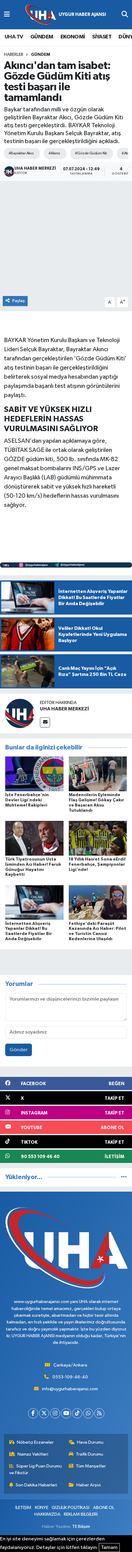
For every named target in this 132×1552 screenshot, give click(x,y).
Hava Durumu (90, 1442)
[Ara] (125, 15)
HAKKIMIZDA (47, 1514)
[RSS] (99, 1413)
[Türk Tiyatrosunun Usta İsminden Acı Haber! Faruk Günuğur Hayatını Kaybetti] (34, 838)
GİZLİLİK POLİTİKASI (70, 1507)
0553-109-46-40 (70, 1377)
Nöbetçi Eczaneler (35, 1442)
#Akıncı (54, 153)
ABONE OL (103, 1507)
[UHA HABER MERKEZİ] (20, 713)
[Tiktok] (77, 1413)
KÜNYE (41, 1507)
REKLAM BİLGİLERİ (81, 1514)
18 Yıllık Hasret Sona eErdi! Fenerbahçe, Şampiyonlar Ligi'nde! (97, 864)
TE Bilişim (81, 1526)
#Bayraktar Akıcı (21, 153)
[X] (44, 1413)
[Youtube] (66, 1413)
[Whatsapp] (88, 1413)
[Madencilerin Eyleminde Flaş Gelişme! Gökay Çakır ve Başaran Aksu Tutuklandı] (98, 773)
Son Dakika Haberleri (36, 1485)
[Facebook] (33, 1413)
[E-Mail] (45, 722)
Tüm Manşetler (91, 1466)
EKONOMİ (72, 37)
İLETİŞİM (23, 1507)
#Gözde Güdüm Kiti (91, 153)
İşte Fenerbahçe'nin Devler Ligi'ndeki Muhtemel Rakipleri (27, 800)
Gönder (19, 1049)
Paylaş (18, 300)
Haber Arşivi (88, 1485)
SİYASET (101, 37)
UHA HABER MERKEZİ (64, 708)
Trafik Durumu (89, 1454)
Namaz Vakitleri (32, 1454)
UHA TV (14, 37)
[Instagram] (55, 1413)
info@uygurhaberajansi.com (70, 1389)
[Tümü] (124, 1177)
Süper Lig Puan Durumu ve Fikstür (35, 1469)
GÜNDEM (41, 37)
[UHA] (65, 15)
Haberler (13, 54)
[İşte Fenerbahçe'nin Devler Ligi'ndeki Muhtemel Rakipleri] (34, 773)
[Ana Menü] (7, 15)
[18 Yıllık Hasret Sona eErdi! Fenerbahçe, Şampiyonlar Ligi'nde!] (98, 838)
